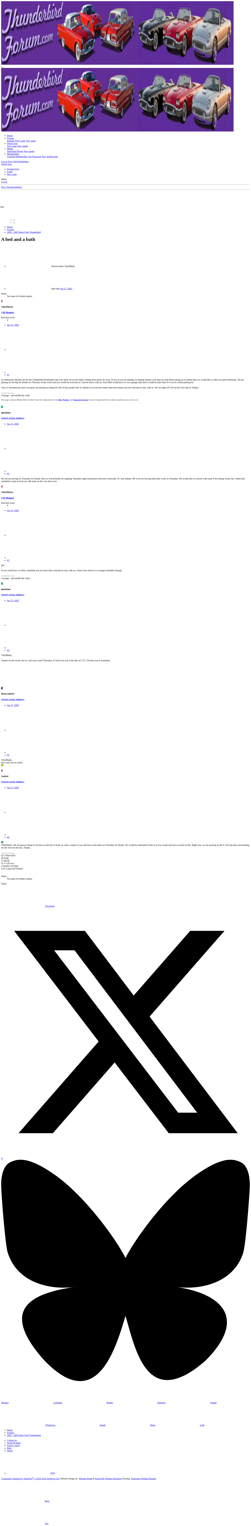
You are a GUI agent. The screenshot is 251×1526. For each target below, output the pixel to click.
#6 (8, 837)
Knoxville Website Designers (108, 1478)
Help (9, 1448)
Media (10, 148)
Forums (10, 138)
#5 (8, 755)
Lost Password (34, 156)
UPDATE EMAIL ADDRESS (12, 418)
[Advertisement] (66, 673)
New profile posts (50, 156)
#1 (8, 375)
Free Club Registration (11, 187)
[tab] (14, 220)
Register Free (13, 141)
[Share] (29, 350)
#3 (8, 560)
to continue (56, 209)
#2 (8, 473)
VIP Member (7, 312)
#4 (8, 650)
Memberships (13, 154)
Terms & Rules (14, 1443)
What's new (12, 143)
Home (10, 135)
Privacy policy (13, 1445)
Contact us (12, 1440)
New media (22, 146)
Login (22, 141)
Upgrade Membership (17, 156)
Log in (4, 182)
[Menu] (2, 67)
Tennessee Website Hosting (143, 1478)
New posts (31, 141)
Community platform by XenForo (30, 1478)
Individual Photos (15, 151)
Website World (85, 1478)
